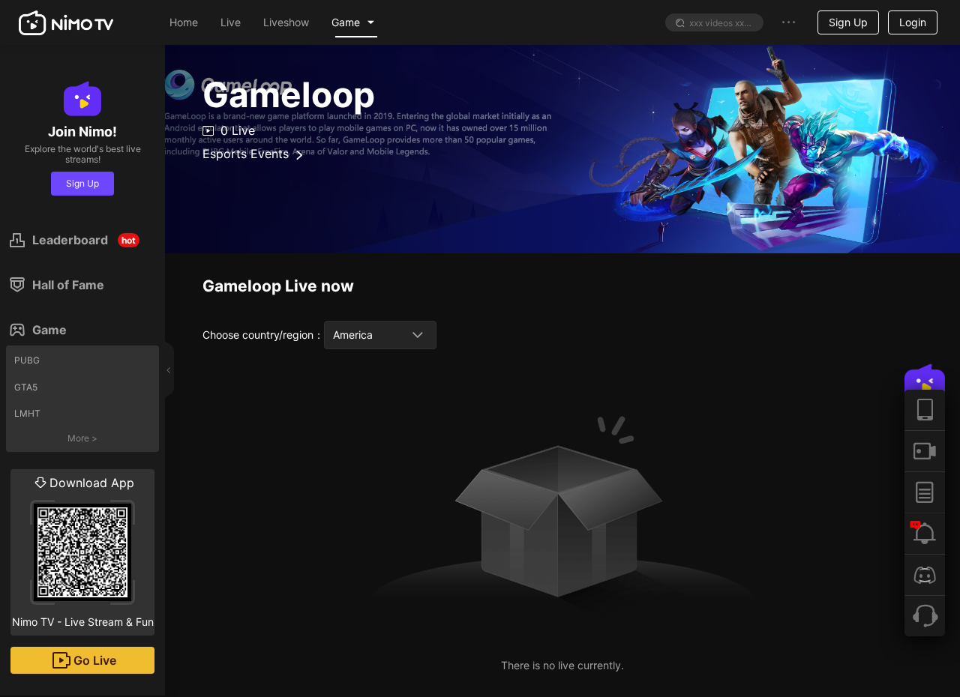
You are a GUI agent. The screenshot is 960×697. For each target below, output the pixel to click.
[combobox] (380, 335)
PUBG (27, 360)
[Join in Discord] (924, 574)
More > (83, 438)
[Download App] (924, 410)
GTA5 (26, 387)
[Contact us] (924, 615)
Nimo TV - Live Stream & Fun (83, 551)
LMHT (27, 413)
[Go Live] (924, 450)
